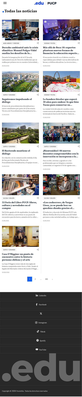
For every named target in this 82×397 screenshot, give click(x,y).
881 (46, 279)
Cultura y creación (8, 198)
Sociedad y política (49, 43)
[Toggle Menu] (5, 3)
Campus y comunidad (9, 95)
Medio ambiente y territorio (11, 43)
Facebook (42, 304)
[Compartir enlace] (38, 43)
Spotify (43, 341)
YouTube (42, 350)
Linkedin (42, 295)
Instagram (42, 322)
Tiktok (42, 331)
